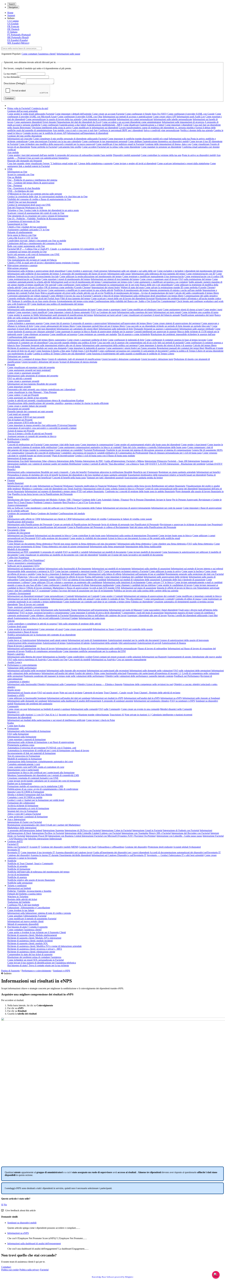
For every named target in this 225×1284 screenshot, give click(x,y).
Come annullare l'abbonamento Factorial (26, 916)
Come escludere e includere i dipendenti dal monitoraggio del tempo (190, 271)
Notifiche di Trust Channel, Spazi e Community (30, 863)
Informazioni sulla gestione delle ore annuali (72, 599)
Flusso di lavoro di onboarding (152, 648)
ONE (10, 169)
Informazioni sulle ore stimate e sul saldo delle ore (132, 271)
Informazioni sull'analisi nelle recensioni (26, 670)
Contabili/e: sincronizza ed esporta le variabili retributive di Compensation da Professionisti (104, 453)
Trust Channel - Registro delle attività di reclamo (157, 692)
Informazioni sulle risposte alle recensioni (66, 670)
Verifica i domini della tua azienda (196, 130)
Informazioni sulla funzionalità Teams (59, 610)
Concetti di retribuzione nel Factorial (25, 444)
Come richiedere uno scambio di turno (200, 312)
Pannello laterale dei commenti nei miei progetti (30, 411)
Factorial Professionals (94, 450)
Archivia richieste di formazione (22, 805)
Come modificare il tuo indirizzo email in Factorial (120, 144)
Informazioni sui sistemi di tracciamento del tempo (115, 279)
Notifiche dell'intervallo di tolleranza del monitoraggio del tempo (38, 871)
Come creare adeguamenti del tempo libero (54, 326)
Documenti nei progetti (18, 408)
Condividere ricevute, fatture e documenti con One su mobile (36, 240)
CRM (10, 516)
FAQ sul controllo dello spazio (138, 629)
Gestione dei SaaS (88, 847)
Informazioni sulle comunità (84, 709)
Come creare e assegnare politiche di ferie (87, 340)
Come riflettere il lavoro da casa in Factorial (70, 295)
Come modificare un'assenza (63, 334)
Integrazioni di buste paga (19, 458)
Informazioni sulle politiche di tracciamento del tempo (33, 273)
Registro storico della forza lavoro (135, 486)
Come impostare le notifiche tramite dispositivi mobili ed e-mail (137, 138)
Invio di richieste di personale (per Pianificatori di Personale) (130, 524)
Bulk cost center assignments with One (26, 246)
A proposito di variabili (51, 552)
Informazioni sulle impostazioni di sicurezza (183, 122)
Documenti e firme (16, 530)
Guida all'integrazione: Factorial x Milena (124, 461)
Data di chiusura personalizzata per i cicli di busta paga (175, 453)
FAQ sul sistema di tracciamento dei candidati (84, 579)
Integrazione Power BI (37, 836)
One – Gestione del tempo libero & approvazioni (30, 182)
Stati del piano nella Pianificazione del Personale (152, 527)
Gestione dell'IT (15, 841)
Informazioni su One (17, 171)
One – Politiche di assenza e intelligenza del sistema (32, 180)
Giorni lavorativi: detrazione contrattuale (120, 359)
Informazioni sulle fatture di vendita (89, 519)
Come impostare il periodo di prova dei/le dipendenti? (95, 612)
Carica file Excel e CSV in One (22, 238)
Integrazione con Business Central (65, 836)
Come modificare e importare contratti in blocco (199, 596)
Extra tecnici (95, 502)
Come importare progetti (19, 386)
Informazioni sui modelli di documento (107, 552)
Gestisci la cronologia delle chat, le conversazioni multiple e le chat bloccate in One (47, 196)
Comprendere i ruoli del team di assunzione (143, 612)
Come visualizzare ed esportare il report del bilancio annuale (151, 315)
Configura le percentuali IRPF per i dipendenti (120, 130)
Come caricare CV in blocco (160, 582)
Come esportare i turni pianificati (31, 312)
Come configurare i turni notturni (73, 284)
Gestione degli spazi (17, 626)
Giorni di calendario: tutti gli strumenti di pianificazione (74, 359)
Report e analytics (16, 654)
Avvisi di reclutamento (18, 874)
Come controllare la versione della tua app (161, 155)
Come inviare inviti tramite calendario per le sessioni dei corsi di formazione (43, 780)
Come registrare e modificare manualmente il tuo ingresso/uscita (153, 276)
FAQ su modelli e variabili (75, 552)
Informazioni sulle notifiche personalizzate (116, 648)
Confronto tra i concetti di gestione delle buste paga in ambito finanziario (140, 491)
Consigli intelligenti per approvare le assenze (155, 331)
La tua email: (10, 73)
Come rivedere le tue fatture (20, 910)
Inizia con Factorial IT (18, 847)
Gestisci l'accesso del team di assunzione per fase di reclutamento (82, 590)
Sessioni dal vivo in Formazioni (22, 811)
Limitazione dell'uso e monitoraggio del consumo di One (34, 243)
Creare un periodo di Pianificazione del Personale (77, 524)
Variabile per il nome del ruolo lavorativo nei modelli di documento (131, 555)
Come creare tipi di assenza (56, 323)
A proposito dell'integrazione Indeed (24, 830)
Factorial (44, 1269)
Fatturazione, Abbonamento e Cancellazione (28, 907)
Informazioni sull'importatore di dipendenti (87, 133)
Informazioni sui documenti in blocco (53, 535)
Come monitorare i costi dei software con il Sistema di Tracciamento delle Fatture (63, 508)
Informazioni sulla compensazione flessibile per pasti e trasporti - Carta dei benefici (47, 472)
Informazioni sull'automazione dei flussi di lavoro (31, 648)
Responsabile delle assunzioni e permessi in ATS (30, 571)
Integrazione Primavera (156, 461)
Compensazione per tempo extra (116, 282)
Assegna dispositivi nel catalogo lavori (73, 852)
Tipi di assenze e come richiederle (134, 334)
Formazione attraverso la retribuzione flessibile (110, 472)
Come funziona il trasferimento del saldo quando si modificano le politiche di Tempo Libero (130, 353)
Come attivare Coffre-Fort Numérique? (26, 560)
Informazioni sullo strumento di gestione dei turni (31, 309)
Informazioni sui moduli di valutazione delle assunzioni (133, 579)
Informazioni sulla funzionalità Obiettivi (26, 684)
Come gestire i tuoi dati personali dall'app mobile (30, 155)
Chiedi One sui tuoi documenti (22, 202)
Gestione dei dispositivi (136, 847)
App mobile (13, 152)
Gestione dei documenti (18, 532)
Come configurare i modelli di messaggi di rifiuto (65, 585)
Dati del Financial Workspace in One (25, 207)
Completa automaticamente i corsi (23, 764)
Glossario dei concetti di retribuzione (42, 453)
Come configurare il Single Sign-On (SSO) (146, 114)
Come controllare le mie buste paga (89, 535)
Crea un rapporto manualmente (131, 659)
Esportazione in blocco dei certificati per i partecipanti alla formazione (41, 772)
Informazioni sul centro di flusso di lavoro (75, 648)
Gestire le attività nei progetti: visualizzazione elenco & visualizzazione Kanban (45, 400)
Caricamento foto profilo (69, 147)
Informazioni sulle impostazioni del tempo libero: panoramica (36, 340)
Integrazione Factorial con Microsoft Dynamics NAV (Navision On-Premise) (119, 836)
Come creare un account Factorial (108, 114)
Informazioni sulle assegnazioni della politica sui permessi (110, 345)
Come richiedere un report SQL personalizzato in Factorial (35, 960)
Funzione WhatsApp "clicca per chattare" (27, 577)
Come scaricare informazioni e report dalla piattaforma (183, 163)
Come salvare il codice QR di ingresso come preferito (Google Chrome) (56, 287)
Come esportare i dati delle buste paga (61, 444)
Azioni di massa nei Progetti (20, 430)
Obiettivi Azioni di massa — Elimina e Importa (99, 684)
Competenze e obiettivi (18, 681)
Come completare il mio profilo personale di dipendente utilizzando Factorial (70, 138)
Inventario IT (13, 849)
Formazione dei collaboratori (21, 803)
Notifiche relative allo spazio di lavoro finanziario (31, 880)
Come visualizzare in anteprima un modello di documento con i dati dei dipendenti (58, 555)
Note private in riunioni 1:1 (138, 714)
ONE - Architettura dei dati (20, 191)
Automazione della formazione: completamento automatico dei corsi (40, 761)
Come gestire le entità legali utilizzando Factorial (30, 114)
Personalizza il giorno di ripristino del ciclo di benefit (32, 475)
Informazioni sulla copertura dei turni (135, 312)
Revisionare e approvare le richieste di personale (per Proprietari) (191, 524)
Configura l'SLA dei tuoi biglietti (23, 905)
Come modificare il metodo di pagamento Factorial (31, 918)
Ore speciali (50, 284)
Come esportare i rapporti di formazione (26, 739)
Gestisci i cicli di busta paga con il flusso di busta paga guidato (105, 455)
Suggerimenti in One (17, 224)
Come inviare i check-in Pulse (100, 720)
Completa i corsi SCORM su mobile (24, 797)
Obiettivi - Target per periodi (21, 257)
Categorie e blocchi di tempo (106, 295)
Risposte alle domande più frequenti (24, 160)
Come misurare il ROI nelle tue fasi (24, 422)
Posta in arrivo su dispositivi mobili (199, 155)
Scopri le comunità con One (20, 174)
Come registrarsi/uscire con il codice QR (203, 276)
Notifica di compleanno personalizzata (43, 651)
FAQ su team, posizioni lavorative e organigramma (44, 612)
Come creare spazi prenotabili (78, 629)
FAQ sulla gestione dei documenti (52, 538)
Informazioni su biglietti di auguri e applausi (49, 709)
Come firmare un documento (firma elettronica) (30, 543)
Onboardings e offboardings (110, 847)
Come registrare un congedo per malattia (97, 334)
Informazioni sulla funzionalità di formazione (29, 731)
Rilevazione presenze (17, 268)
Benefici (11, 469)
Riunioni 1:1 (13, 712)
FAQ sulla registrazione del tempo (194, 279)
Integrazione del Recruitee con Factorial (190, 833)
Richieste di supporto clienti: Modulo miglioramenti (32, 935)
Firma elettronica (15, 541)
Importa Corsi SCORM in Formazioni (25, 792)
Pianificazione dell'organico (20, 521)
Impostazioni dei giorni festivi (106, 287)
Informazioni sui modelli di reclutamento (111, 568)
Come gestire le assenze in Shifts (23, 315)
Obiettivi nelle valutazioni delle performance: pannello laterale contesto (139, 676)
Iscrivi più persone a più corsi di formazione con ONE (33, 254)
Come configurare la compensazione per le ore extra (114, 284)
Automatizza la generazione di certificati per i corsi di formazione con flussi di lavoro (48, 750)
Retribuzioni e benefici (18, 439)
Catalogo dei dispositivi (18, 855)
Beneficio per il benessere (145, 472)
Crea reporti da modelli (79, 659)
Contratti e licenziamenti (19, 593)
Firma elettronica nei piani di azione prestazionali (65, 546)
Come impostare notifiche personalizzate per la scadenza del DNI (94, 651)
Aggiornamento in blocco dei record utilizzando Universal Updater (46, 618)
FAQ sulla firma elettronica (200, 543)
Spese (10, 497)
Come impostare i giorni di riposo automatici (69, 312)
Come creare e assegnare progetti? (23, 373)
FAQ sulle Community (109, 709)
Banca (34, 513)
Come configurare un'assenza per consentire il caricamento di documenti (133, 351)
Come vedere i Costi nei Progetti (23, 395)
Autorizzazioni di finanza (174, 643)
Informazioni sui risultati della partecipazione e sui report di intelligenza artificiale (46, 720)
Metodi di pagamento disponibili (23, 924)
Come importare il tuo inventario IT (38, 852)
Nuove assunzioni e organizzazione (24, 563)
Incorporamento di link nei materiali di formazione (31, 753)
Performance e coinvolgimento (22, 665)
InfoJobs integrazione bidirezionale (45, 838)
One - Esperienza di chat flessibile (23, 188)
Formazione (13, 728)
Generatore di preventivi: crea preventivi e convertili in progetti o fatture (42, 428)
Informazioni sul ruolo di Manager (125, 610)
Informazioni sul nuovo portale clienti (25, 921)
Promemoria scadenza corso (20, 745)
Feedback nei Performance (187, 676)
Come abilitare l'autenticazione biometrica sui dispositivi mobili (158, 141)
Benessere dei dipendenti (19, 717)
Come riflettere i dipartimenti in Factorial (49, 615)
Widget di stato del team (132, 287)
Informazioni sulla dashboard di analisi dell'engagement (74, 701)
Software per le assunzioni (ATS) (23, 566)
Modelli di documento (18, 549)
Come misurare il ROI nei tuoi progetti (26, 417)
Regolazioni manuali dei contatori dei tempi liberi (180, 348)
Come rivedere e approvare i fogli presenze (87, 271)
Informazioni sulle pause (68, 54)
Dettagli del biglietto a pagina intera (24, 893)
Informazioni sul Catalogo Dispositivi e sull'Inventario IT (119, 855)
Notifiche (11, 860)
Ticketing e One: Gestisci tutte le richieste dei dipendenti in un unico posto (43, 210)
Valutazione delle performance (22, 667)
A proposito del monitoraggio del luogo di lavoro (83, 273)
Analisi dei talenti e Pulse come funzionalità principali (101, 673)
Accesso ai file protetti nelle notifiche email (159, 538)
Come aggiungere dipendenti (28, 122)
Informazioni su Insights (54, 656)
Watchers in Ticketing (17, 896)
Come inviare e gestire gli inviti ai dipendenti (134, 163)
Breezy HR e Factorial (160, 833)
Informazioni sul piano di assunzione (138, 588)
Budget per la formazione (19, 783)
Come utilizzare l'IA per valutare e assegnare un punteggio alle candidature (66, 582)
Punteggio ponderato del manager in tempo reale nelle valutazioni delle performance (64, 676)
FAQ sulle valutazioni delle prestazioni (192, 670)
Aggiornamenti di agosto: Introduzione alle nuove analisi (194, 656)
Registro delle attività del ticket (22, 899)
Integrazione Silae (38, 461)
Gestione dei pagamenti (18, 513)
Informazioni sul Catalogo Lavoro (23, 610)
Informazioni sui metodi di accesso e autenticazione (127, 116)
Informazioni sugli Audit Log (191, 116)
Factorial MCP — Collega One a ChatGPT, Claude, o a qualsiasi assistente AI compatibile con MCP (55, 249)
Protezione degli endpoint (160, 847)
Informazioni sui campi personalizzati (135, 119)
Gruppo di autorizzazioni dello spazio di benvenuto (184, 640)
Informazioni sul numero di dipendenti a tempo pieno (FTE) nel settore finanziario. (64, 491)
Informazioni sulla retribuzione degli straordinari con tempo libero (152, 295)
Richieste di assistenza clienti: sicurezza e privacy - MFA (34, 949)
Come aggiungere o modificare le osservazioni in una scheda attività (80, 290)
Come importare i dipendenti (178, 125)
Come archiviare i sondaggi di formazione (27, 816)
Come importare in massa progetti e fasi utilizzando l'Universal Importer (42, 425)
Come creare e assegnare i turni (111, 309)
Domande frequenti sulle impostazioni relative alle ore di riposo (51, 345)
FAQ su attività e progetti (19, 378)
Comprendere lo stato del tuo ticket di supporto (29, 954)
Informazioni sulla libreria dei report (24, 656)
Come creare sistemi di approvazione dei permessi (177, 323)
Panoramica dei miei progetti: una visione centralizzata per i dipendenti (41, 389)
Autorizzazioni (14, 637)
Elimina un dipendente (142, 601)
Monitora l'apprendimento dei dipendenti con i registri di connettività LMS (43, 775)
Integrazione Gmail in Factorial (147, 830)
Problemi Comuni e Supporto (48, 502)
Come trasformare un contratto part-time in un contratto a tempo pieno (97, 601)
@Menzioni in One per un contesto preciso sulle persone (34, 193)
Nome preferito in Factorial (44, 147)
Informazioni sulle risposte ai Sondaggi (201, 698)
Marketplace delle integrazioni (21, 827)
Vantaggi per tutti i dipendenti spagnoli (105, 477)
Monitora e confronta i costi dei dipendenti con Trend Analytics (52, 488)
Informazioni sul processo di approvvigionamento (127, 508)
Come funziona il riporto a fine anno (52, 351)
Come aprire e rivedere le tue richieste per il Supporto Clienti (36, 932)
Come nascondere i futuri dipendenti (160, 610)
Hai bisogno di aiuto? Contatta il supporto (27, 927)
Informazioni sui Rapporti (154, 656)
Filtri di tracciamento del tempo (75, 298)
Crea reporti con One (57, 659)
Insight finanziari (15, 483)
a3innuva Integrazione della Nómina (64, 461)
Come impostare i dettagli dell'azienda (73, 114)
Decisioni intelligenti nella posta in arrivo (52, 127)
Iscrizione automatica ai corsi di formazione (28, 808)
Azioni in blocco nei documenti (123, 538)
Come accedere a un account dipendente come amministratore (131, 122)
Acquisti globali (181, 847)
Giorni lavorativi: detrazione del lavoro (40, 362)
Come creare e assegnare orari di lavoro (159, 279)
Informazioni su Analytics (103, 659)
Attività (11, 621)
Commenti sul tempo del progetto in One (27, 251)
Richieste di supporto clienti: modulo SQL (27, 943)
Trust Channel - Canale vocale (118, 692)
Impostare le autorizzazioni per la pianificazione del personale (37, 527)
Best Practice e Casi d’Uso (75, 502)
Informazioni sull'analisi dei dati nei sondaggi (69, 698)
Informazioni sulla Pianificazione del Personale (29, 524)
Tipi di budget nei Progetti (19, 419)
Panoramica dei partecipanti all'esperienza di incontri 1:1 (154, 673)
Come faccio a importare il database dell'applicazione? (62, 574)
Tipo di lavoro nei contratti (31, 604)
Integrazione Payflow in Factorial (48, 833)
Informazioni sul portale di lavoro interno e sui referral (197, 568)
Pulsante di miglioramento (19, 232)
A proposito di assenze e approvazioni (88, 323)
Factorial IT (13, 844)
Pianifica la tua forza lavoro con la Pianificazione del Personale (42, 494)
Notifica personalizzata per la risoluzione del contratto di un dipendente (41, 634)
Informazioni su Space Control (107, 629)
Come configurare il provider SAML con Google (191, 114)
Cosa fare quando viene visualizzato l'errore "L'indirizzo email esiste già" (42, 163)
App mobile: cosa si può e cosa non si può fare (75, 130)
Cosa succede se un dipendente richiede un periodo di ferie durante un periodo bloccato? (168, 326)
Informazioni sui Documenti (20, 535)
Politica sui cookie (10, 1269)
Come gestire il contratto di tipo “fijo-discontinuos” (118, 599)
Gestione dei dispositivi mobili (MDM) (59, 847)
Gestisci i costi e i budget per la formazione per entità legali (35, 800)
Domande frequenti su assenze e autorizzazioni (156, 329)
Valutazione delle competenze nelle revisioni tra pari (148, 684)
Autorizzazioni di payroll (149, 643)
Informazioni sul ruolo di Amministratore (87, 640)
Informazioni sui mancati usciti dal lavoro (27, 290)
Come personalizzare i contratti (159, 599)
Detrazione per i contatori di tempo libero (27, 359)
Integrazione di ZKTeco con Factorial (83, 830)
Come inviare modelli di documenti (144, 552)
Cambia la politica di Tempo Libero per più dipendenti (59, 353)
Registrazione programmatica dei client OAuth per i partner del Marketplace (44, 825)
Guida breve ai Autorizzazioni (21, 640)
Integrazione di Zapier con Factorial (24, 822)
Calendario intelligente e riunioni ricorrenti (171, 714)
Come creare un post (17, 709)
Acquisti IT (34, 847)
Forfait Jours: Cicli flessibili (84, 351)
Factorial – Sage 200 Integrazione (184, 461)
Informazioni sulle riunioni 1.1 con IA (25, 714)
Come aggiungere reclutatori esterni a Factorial (125, 571)
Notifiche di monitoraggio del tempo (131, 290)
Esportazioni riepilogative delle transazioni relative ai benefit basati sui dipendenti (167, 475)
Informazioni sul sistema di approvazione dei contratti (149, 596)
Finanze (11, 480)
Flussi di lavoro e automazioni (21, 645)
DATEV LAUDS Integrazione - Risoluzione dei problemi (177, 464)
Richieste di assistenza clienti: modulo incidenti (30, 940)
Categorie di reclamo (93, 692)
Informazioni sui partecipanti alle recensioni (108, 670)
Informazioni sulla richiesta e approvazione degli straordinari (36, 271)
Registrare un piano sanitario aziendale (177, 472)
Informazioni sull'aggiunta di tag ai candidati (143, 574)
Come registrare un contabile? (68, 450)
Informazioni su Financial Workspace (56, 486)
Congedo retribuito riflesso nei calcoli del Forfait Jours (33, 298)
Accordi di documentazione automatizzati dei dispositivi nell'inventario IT (185, 852)
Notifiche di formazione (18, 869)
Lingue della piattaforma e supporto (95, 163)
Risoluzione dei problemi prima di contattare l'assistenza (34, 957)
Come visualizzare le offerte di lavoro (66, 577)
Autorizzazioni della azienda (104, 643)
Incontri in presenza (68, 714)
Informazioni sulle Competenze (61, 684)
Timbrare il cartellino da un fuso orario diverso (33, 301)
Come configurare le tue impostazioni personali (104, 141)
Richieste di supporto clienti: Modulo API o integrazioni (34, 938)
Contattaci (6, 1267)
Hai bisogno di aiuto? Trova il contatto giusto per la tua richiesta (38, 965)
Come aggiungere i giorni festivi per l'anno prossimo (131, 348)
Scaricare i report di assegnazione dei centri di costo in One (35, 213)
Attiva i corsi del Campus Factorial (24, 814)
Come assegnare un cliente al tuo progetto (27, 397)
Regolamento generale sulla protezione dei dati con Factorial (194, 574)
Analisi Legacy (14, 662)
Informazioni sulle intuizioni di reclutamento (124, 582)
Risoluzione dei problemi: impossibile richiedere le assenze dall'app (183, 334)
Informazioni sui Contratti (87, 596)
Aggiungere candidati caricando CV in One (28, 229)
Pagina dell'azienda (94, 577)
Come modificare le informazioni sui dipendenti (95, 127)
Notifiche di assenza (17, 877)
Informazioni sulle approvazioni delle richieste (166, 577)
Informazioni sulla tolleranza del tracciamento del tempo (158, 273)
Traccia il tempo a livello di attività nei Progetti (29, 433)
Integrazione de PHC (93, 461)
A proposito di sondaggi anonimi (117, 701)
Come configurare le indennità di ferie (126, 340)
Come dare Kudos (16, 725)
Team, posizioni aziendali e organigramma (27, 607)
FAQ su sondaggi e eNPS (182, 701)
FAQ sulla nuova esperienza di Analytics (27, 659)
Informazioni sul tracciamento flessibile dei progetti (31, 384)
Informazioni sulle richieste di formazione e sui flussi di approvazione (40, 742)
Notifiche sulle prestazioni (19, 882)
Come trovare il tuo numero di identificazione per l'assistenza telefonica (41, 962)
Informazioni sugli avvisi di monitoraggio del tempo (76, 282)
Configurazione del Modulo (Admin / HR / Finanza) (55, 499)
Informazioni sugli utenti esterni (52, 640)
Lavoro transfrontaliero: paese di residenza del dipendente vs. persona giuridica (157, 127)
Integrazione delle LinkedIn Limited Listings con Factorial (93, 833)
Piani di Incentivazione (63, 455)
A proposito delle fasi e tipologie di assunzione (183, 579)
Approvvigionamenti (17, 505)
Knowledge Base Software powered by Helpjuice (112, 1277)
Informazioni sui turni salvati (107, 315)
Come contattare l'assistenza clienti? (39, 54)
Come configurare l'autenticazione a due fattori (63, 125)
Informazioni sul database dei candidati (26, 568)
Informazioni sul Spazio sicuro (22, 692)
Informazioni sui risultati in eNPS (107, 698)
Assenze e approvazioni (18, 320)
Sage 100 (144, 464)
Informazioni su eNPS (171, 698)
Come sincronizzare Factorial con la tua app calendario (54, 141)
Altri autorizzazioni (127, 643)
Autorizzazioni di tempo (54, 643)
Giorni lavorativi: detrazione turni (157, 359)
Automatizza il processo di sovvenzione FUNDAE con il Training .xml (41, 747)
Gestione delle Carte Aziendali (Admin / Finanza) (105, 499)
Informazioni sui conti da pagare (166, 508)
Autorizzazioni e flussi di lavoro (22, 632)
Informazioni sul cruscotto (19, 138)
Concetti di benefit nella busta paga (69, 477)
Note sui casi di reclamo (70, 692)
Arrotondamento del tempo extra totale (75, 301)
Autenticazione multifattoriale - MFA (104, 125)
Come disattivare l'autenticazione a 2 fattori (143, 125)
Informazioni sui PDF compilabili (23, 552)
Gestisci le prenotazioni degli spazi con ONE (29, 204)
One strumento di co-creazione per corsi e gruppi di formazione (37, 216)
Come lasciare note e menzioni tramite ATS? (40, 579)
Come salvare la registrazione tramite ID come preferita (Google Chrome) (179, 287)
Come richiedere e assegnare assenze (25, 323)
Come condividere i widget (79, 656)
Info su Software (15, 508)
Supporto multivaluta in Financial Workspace (96, 486)
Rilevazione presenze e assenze (22, 265)
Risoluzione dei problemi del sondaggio (33, 703)
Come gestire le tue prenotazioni (22, 629)
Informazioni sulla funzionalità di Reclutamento (68, 568)
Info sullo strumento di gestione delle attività (79, 623)
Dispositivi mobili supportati (126, 155)
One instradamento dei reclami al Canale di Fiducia (32, 260)
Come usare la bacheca (193, 571)
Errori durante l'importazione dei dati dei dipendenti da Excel (72, 122)
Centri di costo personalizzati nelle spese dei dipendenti (171, 488)
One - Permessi (14, 185)
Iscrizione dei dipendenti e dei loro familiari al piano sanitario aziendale (93, 475)
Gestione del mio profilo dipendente (24, 136)
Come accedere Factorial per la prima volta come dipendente (111, 147)
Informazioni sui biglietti (19, 888)
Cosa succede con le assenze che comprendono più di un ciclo (127, 342)
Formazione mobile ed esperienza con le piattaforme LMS (35, 786)
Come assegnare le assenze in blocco (73, 331)
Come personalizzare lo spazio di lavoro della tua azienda (53, 119)
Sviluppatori (195, 847)
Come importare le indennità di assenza (86, 348)
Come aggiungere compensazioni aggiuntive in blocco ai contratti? (90, 447)
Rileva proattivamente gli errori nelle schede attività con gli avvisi (72, 293)
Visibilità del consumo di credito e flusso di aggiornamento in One (39, 199)
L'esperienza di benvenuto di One (23, 221)
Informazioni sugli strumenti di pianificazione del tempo (66, 315)
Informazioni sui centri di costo (22, 486)
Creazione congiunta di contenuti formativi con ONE (32, 778)
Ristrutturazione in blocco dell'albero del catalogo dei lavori (98, 615)
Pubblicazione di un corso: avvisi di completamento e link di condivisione (42, 789)
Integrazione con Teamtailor (135, 833)
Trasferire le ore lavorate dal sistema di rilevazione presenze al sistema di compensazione (148, 450)
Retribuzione (13, 442)
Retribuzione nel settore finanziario (168, 486)
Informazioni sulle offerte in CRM (23, 519)
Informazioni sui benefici (208, 472)
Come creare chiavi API (164, 116)
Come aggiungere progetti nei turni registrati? (29, 370)
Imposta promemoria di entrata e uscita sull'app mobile (176, 290)
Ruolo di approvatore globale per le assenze (112, 331)
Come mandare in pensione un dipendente (161, 147)
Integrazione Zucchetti (18, 461)
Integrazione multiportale (102, 585)
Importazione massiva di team (178, 612)
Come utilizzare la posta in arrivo (165, 571)
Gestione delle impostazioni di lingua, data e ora (168, 144)
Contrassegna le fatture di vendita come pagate (129, 519)
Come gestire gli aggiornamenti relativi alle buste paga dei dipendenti (147, 444)
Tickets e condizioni (17, 885)
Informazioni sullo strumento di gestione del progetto (32, 375)
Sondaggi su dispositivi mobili (21, 1222)
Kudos (10, 723)
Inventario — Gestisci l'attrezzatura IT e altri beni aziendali (175, 855)
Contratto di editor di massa (187, 599)
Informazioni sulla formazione (21, 736)
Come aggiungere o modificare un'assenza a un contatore (160, 282)
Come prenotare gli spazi (51, 629)
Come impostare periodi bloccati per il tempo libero (100, 326)
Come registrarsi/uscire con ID (200, 273)
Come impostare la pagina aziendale (99, 119)
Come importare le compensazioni (96, 444)
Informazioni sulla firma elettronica (134, 543)
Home (10, 12)
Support (11, 15)
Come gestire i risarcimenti (194, 444)
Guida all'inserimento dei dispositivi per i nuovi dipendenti (121, 852)
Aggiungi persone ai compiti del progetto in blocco (31, 436)
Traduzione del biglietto (18, 902)
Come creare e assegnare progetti (23, 381)
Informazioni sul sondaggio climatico (151, 701)
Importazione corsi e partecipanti (23, 769)
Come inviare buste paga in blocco (175, 535)
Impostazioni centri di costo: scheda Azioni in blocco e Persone (113, 488)
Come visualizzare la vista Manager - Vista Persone (32, 392)
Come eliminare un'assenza (36, 334)
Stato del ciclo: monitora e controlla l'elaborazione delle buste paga (154, 447)
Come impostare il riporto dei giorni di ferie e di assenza (165, 345)
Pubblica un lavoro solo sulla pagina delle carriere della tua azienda (146, 590)
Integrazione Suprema (53, 830)
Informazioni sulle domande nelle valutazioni (151, 670)
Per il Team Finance (23, 502)
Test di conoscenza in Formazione (23, 756)
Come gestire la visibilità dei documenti (88, 538)
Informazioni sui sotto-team (92, 618)
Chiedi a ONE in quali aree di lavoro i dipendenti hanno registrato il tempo (43, 262)
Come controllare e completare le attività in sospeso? (32, 623)
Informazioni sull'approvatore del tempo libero (129, 323)
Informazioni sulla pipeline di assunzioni (150, 568)
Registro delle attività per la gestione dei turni (60, 317)
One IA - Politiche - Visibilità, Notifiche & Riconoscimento (35, 218)
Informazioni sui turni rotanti (167, 312)
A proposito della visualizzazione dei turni (75, 309)
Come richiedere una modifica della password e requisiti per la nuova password (57, 144)
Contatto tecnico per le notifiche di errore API (45, 133)
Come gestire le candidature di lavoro (175, 585)
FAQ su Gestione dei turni (103, 312)
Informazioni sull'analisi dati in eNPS (142, 698)
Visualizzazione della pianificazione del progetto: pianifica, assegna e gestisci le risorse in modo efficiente (58, 403)
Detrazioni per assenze (18, 356)
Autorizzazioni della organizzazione (24, 643)
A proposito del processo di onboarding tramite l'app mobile (83, 155)
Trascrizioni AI (117, 714)
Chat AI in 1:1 (51, 714)
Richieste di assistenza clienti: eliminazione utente (31, 951)
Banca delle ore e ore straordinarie (156, 284)
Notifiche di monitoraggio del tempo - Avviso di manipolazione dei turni (139, 293)
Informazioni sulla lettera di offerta (105, 574)
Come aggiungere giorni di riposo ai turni (183, 309)
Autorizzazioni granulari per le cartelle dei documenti (133, 640)
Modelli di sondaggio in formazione (24, 758)
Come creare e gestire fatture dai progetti (26, 406)
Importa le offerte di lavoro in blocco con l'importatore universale (188, 588)
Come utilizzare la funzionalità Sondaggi (27, 698)
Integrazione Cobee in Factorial (116, 830)
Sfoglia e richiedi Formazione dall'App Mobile (29, 794)
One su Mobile (14, 177)
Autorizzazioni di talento (78, 643)
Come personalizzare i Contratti (58, 596)
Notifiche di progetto (17, 866)
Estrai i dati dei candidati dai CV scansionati (28, 590)
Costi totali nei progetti (18, 414)
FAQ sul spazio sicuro (48, 692)
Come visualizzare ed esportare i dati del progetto (31, 367)
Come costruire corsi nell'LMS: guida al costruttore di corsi (35, 767)
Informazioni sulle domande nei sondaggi (27, 701)
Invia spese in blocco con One (21, 235)
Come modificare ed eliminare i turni (144, 309)
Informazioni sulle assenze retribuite (196, 329)
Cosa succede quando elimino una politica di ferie (72, 342)
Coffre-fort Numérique (18, 557)
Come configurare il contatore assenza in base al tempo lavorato (175, 340)
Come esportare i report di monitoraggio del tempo (65, 279)
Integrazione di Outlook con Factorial (181, 830)
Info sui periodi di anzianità (171, 342)
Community (13, 706)
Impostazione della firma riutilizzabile (143, 546)
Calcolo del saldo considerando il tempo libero (196, 293)
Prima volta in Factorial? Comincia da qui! (27, 108)
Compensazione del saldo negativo (201, 295)
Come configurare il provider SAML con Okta (79, 116)
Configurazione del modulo (71, 513)
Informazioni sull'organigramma (93, 610)
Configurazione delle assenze (21, 337)
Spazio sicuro (13, 690)
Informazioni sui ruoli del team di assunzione (29, 599)
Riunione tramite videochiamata (93, 714)
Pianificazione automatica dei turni (197, 315)
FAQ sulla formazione (18, 734)
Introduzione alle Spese (18, 499)
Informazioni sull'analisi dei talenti (57, 673)
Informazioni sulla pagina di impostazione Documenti (132, 535)
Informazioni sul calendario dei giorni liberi (77, 329)
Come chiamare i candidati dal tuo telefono (135, 585)
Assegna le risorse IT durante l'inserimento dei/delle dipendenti (60, 855)
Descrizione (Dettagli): (15, 83)
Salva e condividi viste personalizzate (162, 130)
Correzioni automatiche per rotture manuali (28, 295)
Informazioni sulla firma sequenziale (107, 546)
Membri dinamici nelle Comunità (176, 709)
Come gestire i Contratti (111, 596)
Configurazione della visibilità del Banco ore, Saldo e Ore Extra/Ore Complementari (135, 301)
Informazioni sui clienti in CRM (56, 519)
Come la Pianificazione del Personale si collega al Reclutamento (98, 527)
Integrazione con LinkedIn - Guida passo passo (179, 836)
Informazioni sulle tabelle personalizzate (173, 119)
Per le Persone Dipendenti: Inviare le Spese (151, 499)
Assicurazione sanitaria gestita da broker (143, 477)
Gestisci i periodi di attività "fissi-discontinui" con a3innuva (110, 464)
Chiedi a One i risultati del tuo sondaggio (27, 227)
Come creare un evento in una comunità (140, 709)
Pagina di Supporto (10, 970)
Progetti (11, 364)
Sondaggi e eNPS (15, 695)
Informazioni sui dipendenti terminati (25, 596)
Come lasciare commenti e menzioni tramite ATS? (79, 571)
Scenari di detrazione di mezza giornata (78, 362)
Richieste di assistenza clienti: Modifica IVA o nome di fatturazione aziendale (44, 946)
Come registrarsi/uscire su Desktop (24, 279)
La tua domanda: (12, 77)
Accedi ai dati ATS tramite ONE (104, 588)
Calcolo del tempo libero (205, 345)
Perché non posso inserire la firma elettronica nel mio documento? (85, 543)
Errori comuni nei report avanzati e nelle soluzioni (117, 656)
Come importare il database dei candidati (123, 577)
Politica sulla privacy (29, 1269)
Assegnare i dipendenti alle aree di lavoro (147, 615)
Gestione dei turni (15, 306)
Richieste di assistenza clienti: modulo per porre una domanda (37, 348)
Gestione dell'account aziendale (22, 111)
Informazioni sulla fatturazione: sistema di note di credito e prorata (39, 913)
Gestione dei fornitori (47, 513)
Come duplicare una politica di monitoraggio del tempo (57, 304)
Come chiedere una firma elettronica (169, 543)
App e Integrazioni (16, 819)
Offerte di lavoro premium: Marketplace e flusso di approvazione (57, 588)
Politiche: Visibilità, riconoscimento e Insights (29, 891)
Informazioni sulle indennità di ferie (116, 329)
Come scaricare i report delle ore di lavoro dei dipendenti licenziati (123, 298)
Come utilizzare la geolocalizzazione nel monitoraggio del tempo (90, 276)
